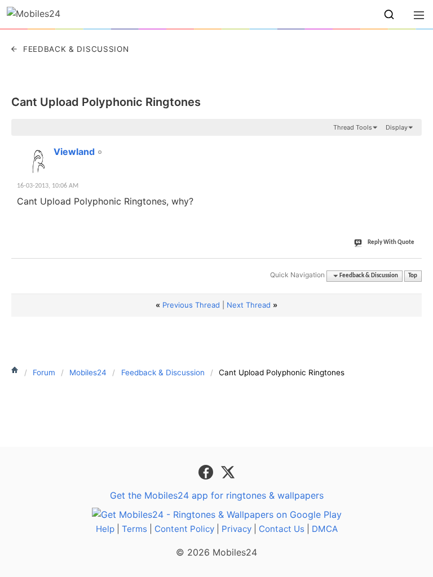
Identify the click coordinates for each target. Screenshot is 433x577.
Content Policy (184, 528)
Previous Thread (191, 304)
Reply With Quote (391, 242)
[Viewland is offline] (34, 159)
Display (397, 127)
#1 (412, 145)
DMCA (325, 528)
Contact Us (281, 528)
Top (412, 276)
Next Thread (249, 304)
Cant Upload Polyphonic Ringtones (106, 102)
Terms (134, 528)
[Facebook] (207, 471)
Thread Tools (352, 127)
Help (105, 528)
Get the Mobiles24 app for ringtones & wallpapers (217, 495)
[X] (227, 471)
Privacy (236, 528)
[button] (389, 14)
